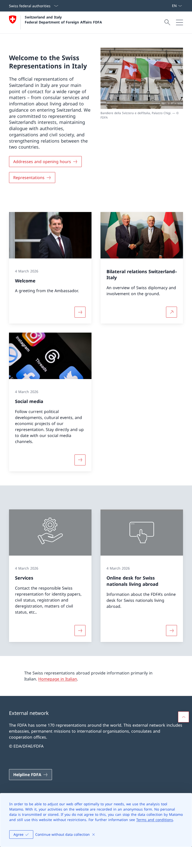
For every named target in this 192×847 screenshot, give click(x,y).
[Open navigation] (179, 22)
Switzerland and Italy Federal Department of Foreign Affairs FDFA (63, 19)
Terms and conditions (154, 819)
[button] (183, 716)
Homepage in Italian (57, 679)
